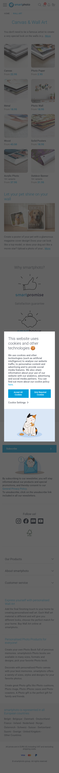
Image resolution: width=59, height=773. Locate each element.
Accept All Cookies (18, 393)
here (10, 384)
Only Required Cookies (40, 393)
